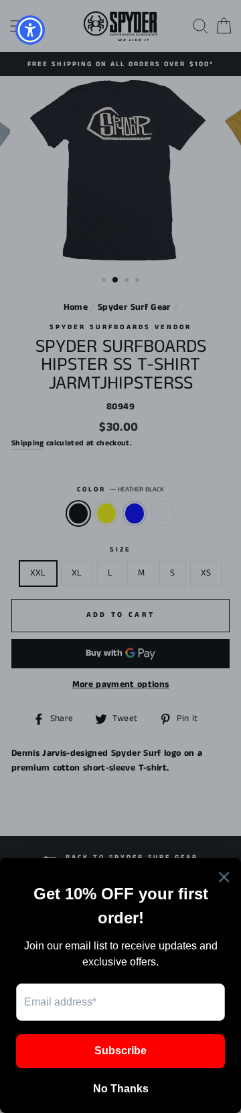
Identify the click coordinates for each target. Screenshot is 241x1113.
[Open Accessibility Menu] (30, 30)
